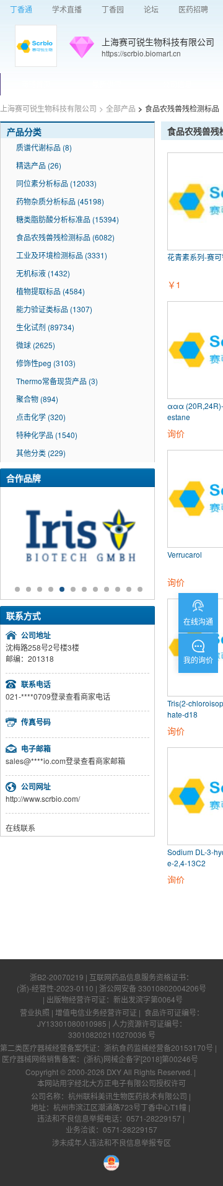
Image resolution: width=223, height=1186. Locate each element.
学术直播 (67, 9)
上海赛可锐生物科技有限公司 (158, 41)
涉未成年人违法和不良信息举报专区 (111, 1142)
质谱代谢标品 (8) (44, 147)
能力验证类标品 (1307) (54, 309)
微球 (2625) (35, 345)
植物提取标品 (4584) (50, 291)
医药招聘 (193, 9)
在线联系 (20, 827)
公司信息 (177, 84)
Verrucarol (184, 554)
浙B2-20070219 (57, 977)
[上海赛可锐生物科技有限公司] (36, 46)
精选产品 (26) (38, 165)
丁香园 (113, 9)
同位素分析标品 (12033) (56, 183)
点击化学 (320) (41, 416)
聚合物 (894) (37, 398)
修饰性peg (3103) (46, 363)
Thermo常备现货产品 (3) (57, 381)
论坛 (151, 9)
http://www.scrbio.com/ (43, 798)
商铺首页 (36, 84)
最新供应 (106, 84)
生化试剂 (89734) (45, 327)
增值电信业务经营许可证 (96, 1012)
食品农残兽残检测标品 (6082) (65, 237)
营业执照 (35, 1012)
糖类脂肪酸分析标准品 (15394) (67, 219)
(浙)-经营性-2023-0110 (55, 988)
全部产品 (121, 108)
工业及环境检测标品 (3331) (61, 255)
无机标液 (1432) (43, 273)
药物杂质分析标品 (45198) (60, 201)
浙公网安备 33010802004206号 (152, 988)
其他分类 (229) (41, 452)
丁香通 (21, 9)
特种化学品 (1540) (46, 434)
